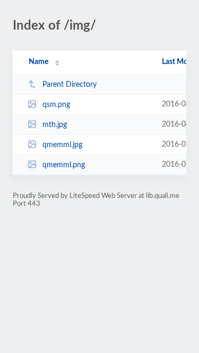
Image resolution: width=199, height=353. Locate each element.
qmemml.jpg (62, 145)
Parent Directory (69, 84)
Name (38, 62)
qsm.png (56, 104)
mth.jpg (54, 125)
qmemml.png (63, 165)
